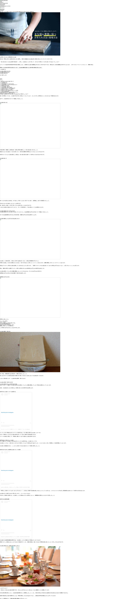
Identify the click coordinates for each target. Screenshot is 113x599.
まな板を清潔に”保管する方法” (6, 87)
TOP (1, 1)
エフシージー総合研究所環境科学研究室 (8, 64)
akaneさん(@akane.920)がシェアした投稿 (10, 536)
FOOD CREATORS (4, 3)
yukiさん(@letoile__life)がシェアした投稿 (9, 487)
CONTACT (2, 5)
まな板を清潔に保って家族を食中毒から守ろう (9, 92)
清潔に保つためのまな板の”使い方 (7, 81)
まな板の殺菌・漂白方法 (5, 86)
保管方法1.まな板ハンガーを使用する (7, 88)
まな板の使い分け (4, 82)
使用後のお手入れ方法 (5, 85)
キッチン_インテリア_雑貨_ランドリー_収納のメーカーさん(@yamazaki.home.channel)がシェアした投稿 (23, 429)
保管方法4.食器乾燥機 (5, 91)
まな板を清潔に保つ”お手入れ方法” (7, 83)
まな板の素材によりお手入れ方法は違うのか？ (9, 84)
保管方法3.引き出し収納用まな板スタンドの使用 (9, 90)
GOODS (1, 10)
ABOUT (1, 2)
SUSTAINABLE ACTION (5, 6)
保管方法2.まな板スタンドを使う (7, 89)
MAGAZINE (2, 4)
